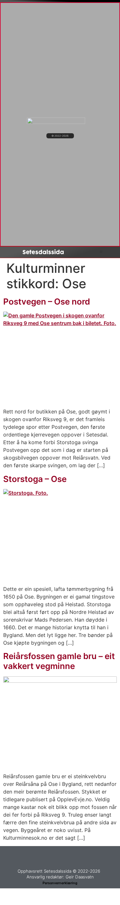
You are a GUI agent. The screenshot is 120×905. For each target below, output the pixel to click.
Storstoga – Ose (35, 479)
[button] (101, 251)
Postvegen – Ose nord (46, 301)
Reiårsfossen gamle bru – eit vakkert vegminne (59, 661)
